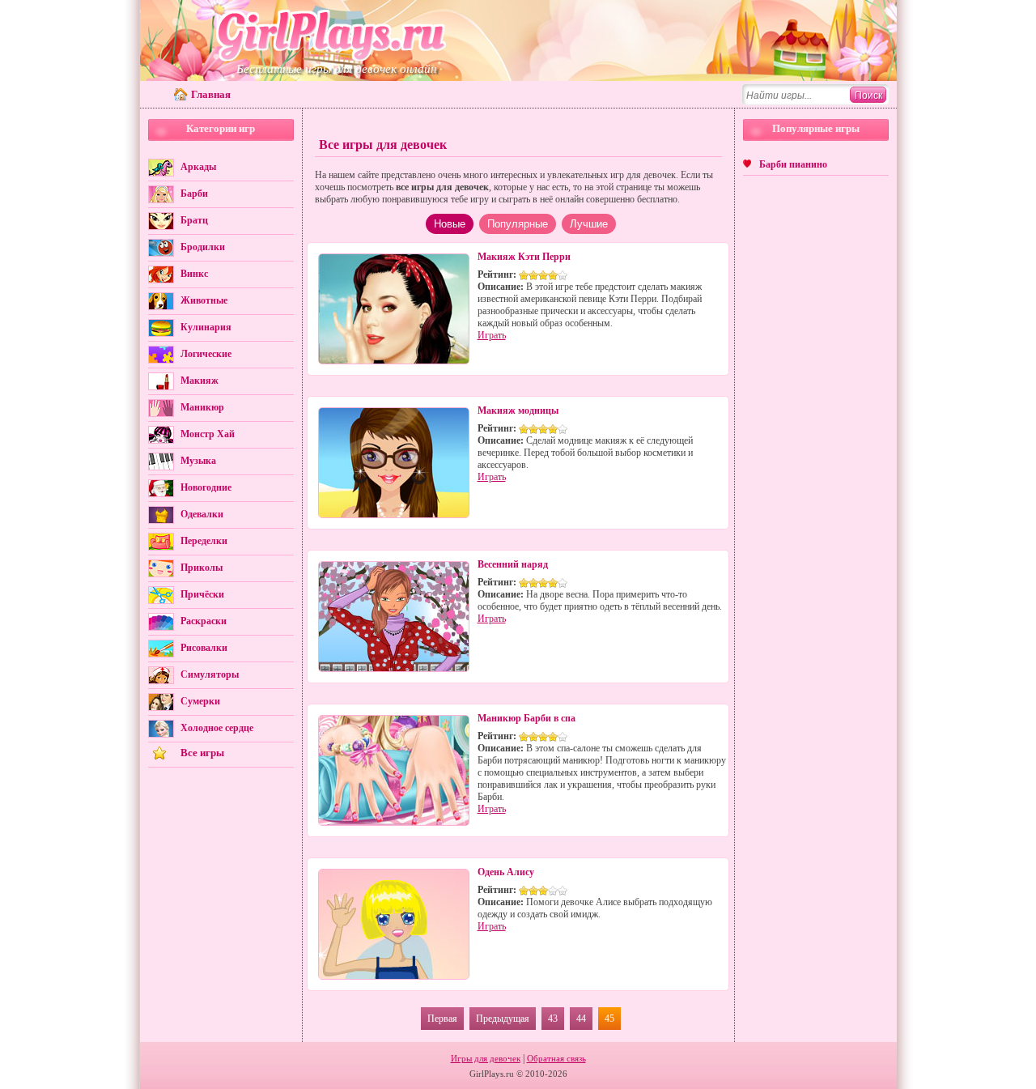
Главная (211, 94)
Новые (449, 224)
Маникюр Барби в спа (526, 718)
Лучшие (589, 224)
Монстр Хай (207, 434)
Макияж (199, 380)
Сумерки (200, 701)
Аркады (198, 166)
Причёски (202, 594)
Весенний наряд (513, 564)
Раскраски (203, 621)
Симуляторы (209, 674)
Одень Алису (506, 872)
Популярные (517, 224)
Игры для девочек (485, 1058)
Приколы (201, 567)
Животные (203, 300)
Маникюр (202, 407)
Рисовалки (203, 647)
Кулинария (205, 327)
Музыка (198, 460)
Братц (194, 220)
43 (553, 1018)
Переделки (203, 541)
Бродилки (202, 247)
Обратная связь (556, 1058)
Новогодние (205, 487)
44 (581, 1018)
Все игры (202, 753)
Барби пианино (793, 164)
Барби (194, 193)
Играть (492, 335)
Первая (442, 1018)
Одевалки (201, 514)
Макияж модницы (518, 410)
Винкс (194, 273)
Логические (205, 353)
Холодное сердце (216, 728)
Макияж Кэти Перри (524, 256)
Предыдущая (502, 1018)
